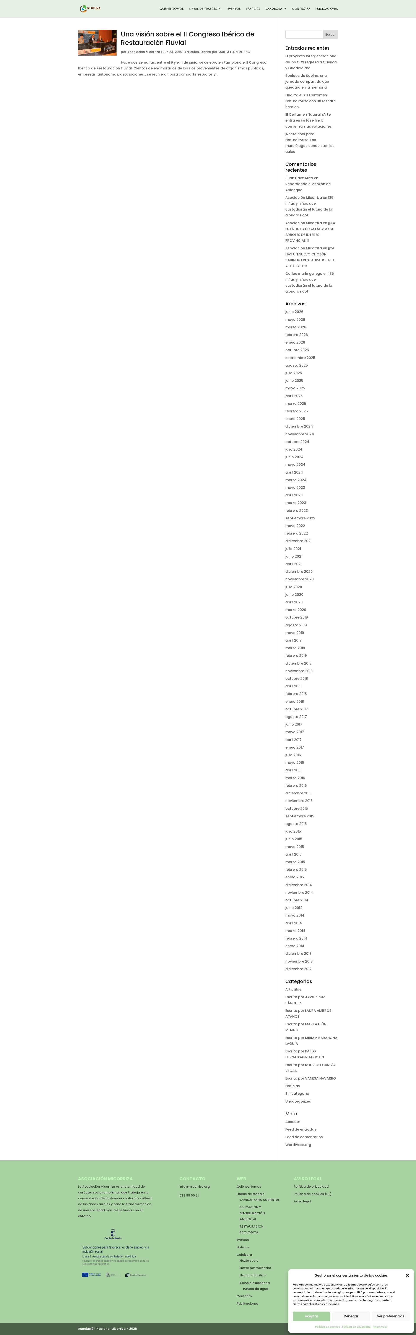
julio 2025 (293, 372)
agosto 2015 (296, 823)
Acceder (292, 1121)
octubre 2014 (296, 900)
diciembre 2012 (298, 968)
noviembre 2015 (299, 800)
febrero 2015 (296, 869)
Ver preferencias (391, 1316)
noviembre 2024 (299, 434)
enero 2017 (294, 747)
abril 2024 (294, 472)
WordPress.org (298, 1144)
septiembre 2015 (299, 816)
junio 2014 (293, 907)
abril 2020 (294, 602)
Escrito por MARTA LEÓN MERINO (225, 52)
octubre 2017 (296, 709)
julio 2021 (293, 548)
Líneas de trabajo (203, 9)
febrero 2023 (296, 510)
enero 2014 (294, 945)
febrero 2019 (296, 655)
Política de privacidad (356, 1326)
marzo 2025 (295, 403)
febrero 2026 (296, 334)
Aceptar (311, 1316)
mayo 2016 (294, 762)
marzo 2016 (295, 777)
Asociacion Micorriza (143, 52)
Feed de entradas (300, 1129)
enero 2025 (295, 418)
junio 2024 (294, 456)
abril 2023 (294, 495)
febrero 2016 (296, 785)
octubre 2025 (297, 349)
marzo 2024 (295, 479)
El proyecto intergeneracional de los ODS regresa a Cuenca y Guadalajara (311, 62)
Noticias (253, 9)
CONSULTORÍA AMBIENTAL (260, 1200)
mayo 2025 (295, 388)
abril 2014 (293, 923)
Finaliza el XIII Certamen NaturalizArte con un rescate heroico (310, 101)
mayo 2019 (294, 632)
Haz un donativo (253, 1275)
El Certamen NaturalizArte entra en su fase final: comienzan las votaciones (308, 120)
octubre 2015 (296, 808)
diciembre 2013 (298, 953)
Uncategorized (298, 1101)
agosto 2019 (296, 625)
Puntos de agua (255, 1289)
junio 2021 (293, 556)
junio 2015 (293, 838)
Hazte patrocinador (255, 1268)
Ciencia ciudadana (255, 1283)
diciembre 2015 (298, 793)
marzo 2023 (295, 502)
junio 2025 (294, 380)
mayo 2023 (295, 487)
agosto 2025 (296, 365)
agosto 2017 (296, 716)
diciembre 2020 (299, 571)
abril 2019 (293, 640)
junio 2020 (294, 594)
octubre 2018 (296, 678)
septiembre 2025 (300, 357)
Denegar (351, 1316)
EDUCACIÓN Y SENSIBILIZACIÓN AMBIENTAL (252, 1213)
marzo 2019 (295, 647)
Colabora (274, 9)
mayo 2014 (294, 915)
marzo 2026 (295, 327)
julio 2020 (293, 586)
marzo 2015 (295, 861)
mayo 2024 (295, 464)
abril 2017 (293, 739)
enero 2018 (294, 701)
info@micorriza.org (194, 1186)
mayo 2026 (295, 319)
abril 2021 (293, 563)
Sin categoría (297, 1093)
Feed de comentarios (304, 1136)
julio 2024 (293, 449)
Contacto (301, 9)
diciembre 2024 (299, 426)
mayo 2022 (295, 525)
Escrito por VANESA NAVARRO (310, 1078)
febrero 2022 (296, 533)
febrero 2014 (296, 938)
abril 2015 (293, 854)
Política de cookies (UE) (313, 1194)
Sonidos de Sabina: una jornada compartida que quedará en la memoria (307, 81)
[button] (407, 1275)
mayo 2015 (294, 846)
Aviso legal (380, 1326)
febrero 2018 (296, 693)
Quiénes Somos (172, 9)
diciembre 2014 (298, 884)
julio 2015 (293, 831)
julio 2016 (293, 754)
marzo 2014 (295, 930)
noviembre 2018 (299, 670)
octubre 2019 (296, 617)
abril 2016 (293, 770)
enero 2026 (295, 342)
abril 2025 (294, 395)
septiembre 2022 (300, 518)
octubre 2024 (297, 441)
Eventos (234, 9)
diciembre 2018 (298, 663)
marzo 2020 (295, 609)
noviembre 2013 (299, 961)
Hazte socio (249, 1260)
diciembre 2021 (298, 540)
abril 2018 (293, 686)
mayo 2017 (294, 731)
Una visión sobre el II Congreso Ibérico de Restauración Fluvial (187, 38)
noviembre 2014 (299, 892)
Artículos (191, 52)
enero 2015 (294, 877)
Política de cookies (327, 1326)
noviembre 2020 (299, 579)
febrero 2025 (296, 411)
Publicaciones (326, 9)
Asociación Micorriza (303, 197)
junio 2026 (294, 311)
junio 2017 (293, 724)
